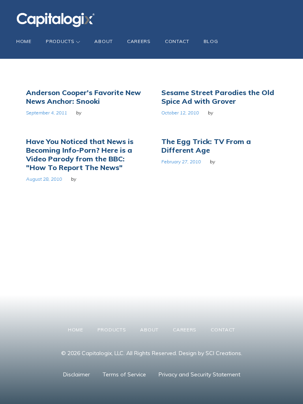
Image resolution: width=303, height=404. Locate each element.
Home (24, 41)
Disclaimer (76, 374)
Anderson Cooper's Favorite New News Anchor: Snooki (83, 97)
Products (60, 41)
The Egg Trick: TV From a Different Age (206, 146)
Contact (177, 41)
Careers (139, 41)
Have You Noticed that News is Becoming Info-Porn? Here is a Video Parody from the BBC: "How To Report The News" (79, 154)
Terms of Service (124, 374)
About (103, 41)
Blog (211, 41)
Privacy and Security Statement (199, 374)
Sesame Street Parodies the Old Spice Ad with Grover (217, 97)
